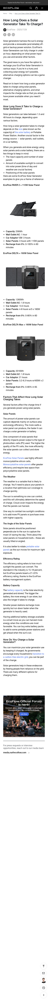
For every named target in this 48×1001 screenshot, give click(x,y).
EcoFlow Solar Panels (13, 458)
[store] (36, 8)
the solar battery (22, 132)
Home (5, 13)
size (20, 129)
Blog (10, 13)
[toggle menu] (42, 8)
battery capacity (15, 590)
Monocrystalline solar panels (17, 464)
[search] (31, 8)
